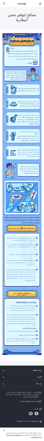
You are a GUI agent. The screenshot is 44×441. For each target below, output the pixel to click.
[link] (36, 413)
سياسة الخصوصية (36, 437)
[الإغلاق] (3, 430)
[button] (40, 3)
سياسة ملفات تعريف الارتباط (14, 435)
